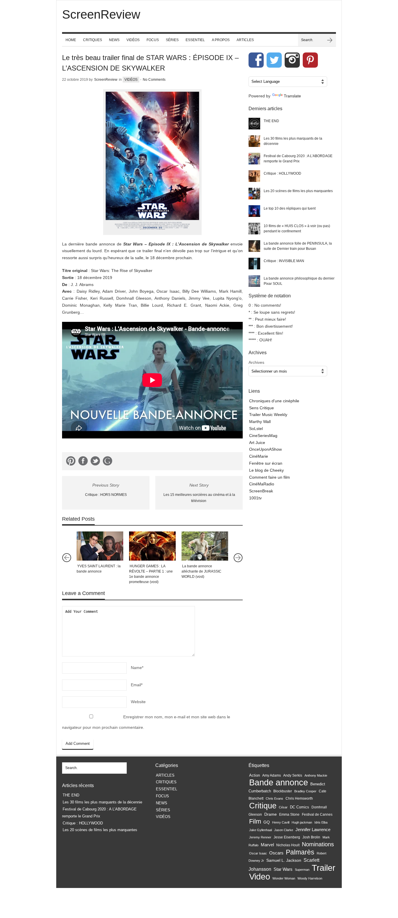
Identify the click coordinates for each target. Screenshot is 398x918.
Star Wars (283, 869)
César (283, 807)
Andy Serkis (292, 775)
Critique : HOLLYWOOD (282, 173)
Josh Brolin (311, 837)
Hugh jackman (302, 822)
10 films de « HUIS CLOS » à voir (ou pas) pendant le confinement (297, 228)
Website (138, 701)
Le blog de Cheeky (266, 470)
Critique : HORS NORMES (106, 495)
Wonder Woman (283, 878)
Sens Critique (261, 408)
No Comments (154, 80)
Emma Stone (289, 814)
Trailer (323, 868)
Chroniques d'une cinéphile (274, 401)
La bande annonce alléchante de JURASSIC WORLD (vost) (201, 571)
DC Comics (299, 807)
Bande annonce (278, 782)
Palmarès (300, 852)
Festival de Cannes (317, 814)
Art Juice (257, 442)
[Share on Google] (107, 462)
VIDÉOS (133, 40)
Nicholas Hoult (288, 845)
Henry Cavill (280, 822)
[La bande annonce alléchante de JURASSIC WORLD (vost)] (205, 546)
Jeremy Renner (260, 837)
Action (254, 775)
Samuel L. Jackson (283, 860)
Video (259, 876)
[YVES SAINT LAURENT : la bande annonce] (100, 546)
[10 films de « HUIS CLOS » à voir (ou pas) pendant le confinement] (254, 228)
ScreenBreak (261, 491)
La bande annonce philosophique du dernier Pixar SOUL (299, 281)
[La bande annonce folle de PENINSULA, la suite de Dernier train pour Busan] (254, 246)
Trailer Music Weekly (268, 414)
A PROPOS (221, 40)
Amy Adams (271, 775)
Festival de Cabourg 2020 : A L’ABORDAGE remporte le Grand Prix (298, 158)
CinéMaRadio (261, 484)
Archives (256, 362)
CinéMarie (258, 456)
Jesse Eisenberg (287, 837)
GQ (266, 822)
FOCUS (153, 40)
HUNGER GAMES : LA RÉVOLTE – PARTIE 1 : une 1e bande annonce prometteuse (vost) (151, 574)
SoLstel (256, 428)
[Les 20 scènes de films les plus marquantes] (254, 193)
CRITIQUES (92, 40)
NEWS (114, 40)
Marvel (267, 844)
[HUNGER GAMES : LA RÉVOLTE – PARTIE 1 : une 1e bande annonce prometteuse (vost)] (152, 546)
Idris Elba (320, 822)
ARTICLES (245, 40)
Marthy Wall (260, 421)
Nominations (318, 844)
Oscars (276, 853)
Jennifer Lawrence (312, 829)
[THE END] (254, 123)
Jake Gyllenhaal (260, 830)
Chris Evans (274, 798)
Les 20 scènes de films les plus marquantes (298, 191)
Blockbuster (282, 791)
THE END (271, 121)
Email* (136, 684)
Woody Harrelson (309, 878)
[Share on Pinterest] (70, 462)
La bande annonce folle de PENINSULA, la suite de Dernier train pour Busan (298, 246)
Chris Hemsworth (299, 798)
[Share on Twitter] (95, 462)
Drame (270, 814)
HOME (71, 40)
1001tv (255, 498)
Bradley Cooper (305, 791)
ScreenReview (105, 80)
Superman (302, 869)
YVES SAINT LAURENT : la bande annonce (99, 568)
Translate (292, 96)
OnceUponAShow (265, 449)
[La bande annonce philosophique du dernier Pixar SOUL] (254, 281)
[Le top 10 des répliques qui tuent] (254, 211)
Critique (263, 805)
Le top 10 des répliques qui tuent (290, 208)
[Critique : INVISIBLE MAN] (254, 263)
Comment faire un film (269, 477)
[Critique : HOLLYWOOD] (254, 176)
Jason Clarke (283, 830)
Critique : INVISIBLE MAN (284, 261)
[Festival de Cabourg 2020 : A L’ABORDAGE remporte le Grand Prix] (254, 158)
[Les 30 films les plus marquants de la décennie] (254, 141)
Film (255, 821)
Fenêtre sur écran (265, 463)
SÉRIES (172, 40)
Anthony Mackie (315, 775)
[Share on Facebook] (83, 462)
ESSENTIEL (195, 40)
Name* (137, 667)
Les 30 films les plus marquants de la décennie (293, 141)
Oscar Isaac (258, 853)
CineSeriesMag (263, 435)
